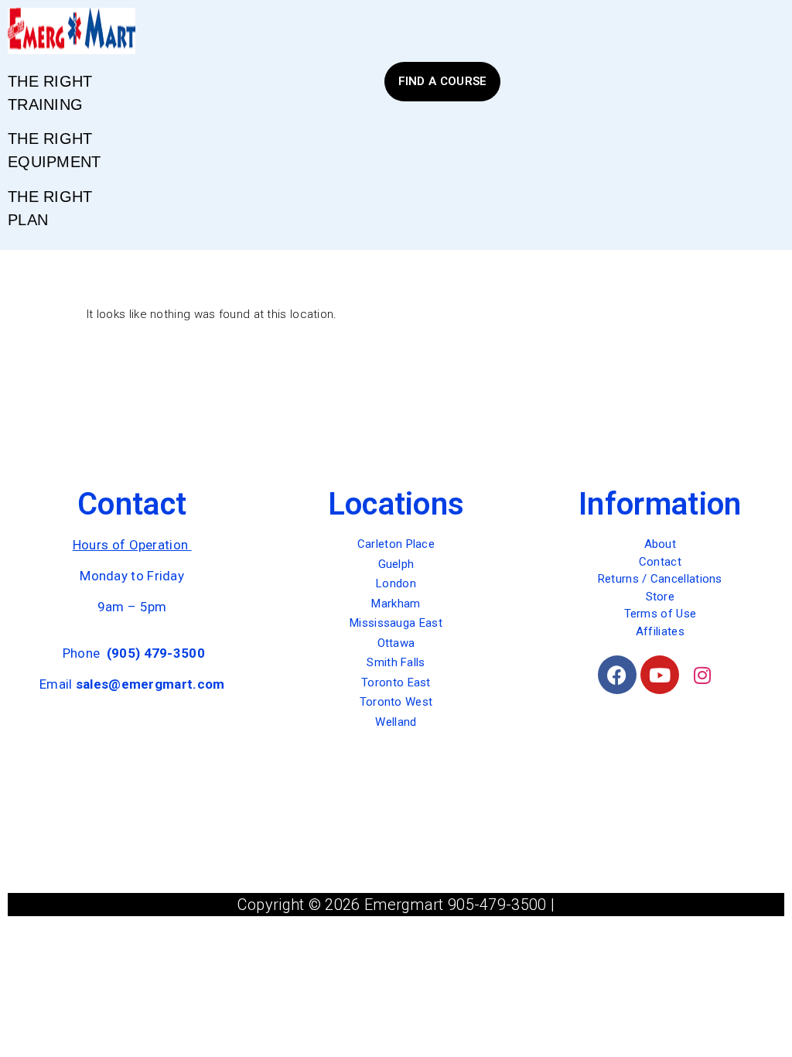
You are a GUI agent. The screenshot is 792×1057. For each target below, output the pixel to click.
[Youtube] (659, 674)
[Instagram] (703, 674)
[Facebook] (617, 674)
